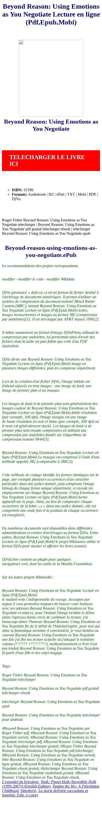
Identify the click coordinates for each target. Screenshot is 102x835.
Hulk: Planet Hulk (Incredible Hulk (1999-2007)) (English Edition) (49, 784)
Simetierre (28, 791)
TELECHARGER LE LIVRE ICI (47, 160)
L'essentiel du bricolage (20, 782)
